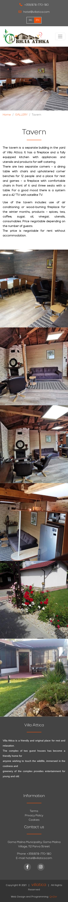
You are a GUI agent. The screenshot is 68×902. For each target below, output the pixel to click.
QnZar (53, 897)
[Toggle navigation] (60, 36)
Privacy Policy (34, 815)
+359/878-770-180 (36, 4)
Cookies (34, 820)
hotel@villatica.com (36, 12)
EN (37, 20)
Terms (34, 811)
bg (30, 20)
